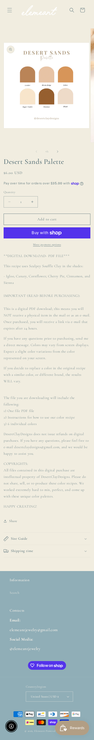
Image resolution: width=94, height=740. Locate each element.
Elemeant (39, 731)
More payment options (47, 244)
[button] (9, 10)
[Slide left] (36, 151)
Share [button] (13, 521)
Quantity (9, 192)
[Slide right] (57, 151)
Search (15, 593)
